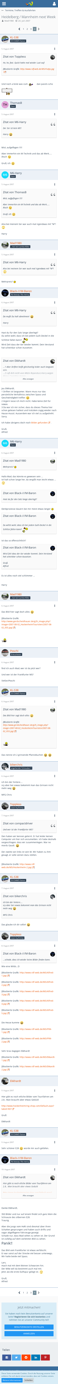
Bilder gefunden (39, 422)
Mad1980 (9, 20)
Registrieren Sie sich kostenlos (30, 1316)
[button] (4, 3)
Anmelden (29, 1333)
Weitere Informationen (12, 1380)
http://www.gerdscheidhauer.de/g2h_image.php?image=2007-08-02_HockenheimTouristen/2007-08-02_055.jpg (26, 624)
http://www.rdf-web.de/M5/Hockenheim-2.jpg (18, 866)
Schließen (29, 1380)
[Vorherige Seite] (19, 29)
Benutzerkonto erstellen (29, 1327)
